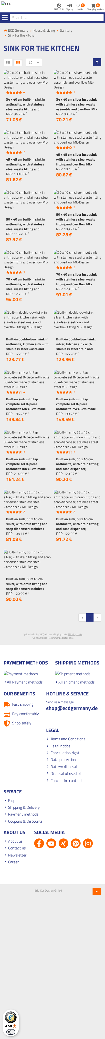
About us (15, 841)
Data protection (63, 759)
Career (13, 862)
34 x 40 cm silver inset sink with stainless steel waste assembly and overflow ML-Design (76, 106)
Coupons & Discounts (25, 821)
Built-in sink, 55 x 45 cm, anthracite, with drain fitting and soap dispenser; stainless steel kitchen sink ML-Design (77, 468)
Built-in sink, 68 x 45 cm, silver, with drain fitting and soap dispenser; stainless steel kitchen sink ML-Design (27, 588)
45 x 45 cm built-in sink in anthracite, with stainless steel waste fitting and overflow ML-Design (25, 166)
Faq (11, 800)
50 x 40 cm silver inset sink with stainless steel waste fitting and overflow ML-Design (76, 221)
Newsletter (17, 855)
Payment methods (23, 814)
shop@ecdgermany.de (72, 708)
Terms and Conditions (68, 739)
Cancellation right (65, 753)
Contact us (17, 848)
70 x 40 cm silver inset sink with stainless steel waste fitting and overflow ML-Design (76, 281)
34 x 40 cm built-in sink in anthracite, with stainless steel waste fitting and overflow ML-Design (25, 106)
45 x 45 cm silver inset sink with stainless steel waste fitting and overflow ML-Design (76, 162)
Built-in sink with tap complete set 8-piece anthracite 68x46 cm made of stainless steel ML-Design (27, 406)
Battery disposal (64, 767)
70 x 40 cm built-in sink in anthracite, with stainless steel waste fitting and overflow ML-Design (25, 286)
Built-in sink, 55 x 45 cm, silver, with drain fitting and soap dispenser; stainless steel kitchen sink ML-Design (27, 528)
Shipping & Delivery (24, 807)
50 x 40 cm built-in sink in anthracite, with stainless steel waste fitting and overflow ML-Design (25, 226)
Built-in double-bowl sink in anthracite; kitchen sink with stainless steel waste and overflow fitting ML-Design (27, 346)
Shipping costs (75, 634)
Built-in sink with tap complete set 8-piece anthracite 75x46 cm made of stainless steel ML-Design (77, 406)
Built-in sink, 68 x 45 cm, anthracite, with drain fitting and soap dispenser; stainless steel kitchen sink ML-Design (77, 528)
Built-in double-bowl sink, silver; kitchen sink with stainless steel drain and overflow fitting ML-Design (76, 346)
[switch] (10, 1032)
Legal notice (60, 746)
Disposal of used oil (66, 773)
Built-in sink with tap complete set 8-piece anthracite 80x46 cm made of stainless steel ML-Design (27, 466)
